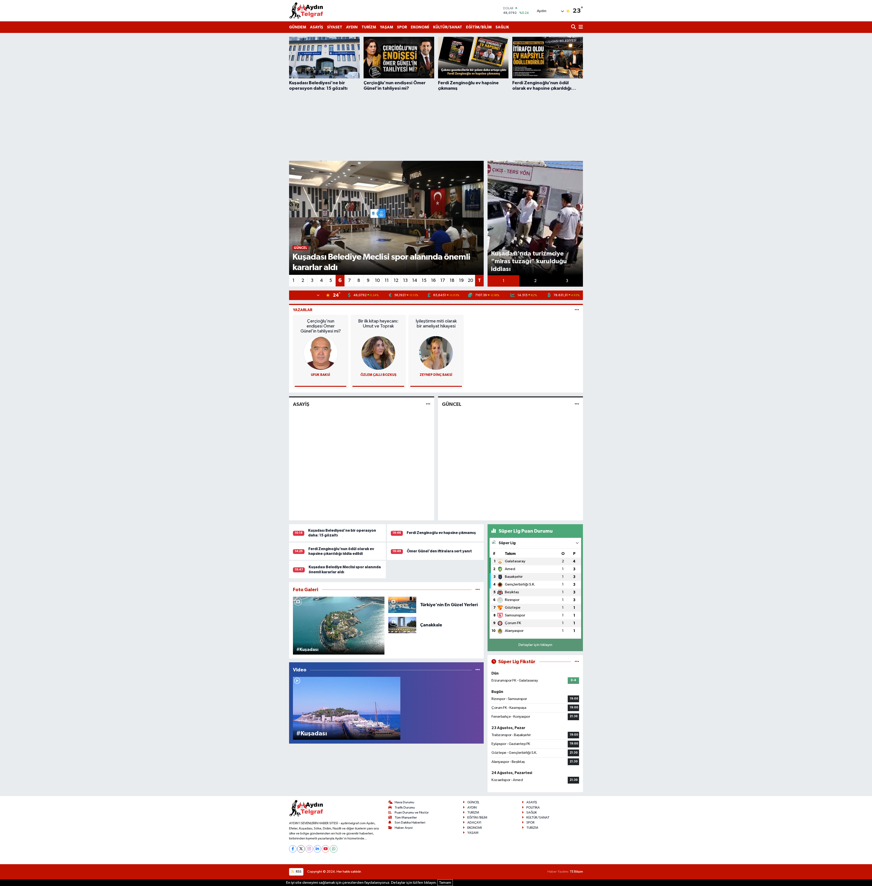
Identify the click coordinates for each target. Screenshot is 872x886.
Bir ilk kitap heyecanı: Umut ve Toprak (378, 323)
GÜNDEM (297, 27)
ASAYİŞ (316, 27)
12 (396, 280)
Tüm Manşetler (406, 817)
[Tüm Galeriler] (478, 590)
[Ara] (574, 27)
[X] (301, 849)
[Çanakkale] (402, 625)
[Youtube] (325, 849)
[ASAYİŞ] (428, 404)
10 (377, 280)
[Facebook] (293, 849)
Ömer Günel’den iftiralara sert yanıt (439, 551)
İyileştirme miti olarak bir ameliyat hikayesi (436, 323)
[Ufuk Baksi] (321, 353)
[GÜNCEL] (577, 404)
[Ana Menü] (580, 27)
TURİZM (369, 27)
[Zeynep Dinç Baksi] (436, 353)
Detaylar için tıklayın (535, 645)
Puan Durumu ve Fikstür (412, 812)
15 (424, 280)
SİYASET (334, 27)
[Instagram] (309, 849)
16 (433, 280)
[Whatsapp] (333, 849)
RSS (298, 871)
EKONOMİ (420, 27)
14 (414, 280)
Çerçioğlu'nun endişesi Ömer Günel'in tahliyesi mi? (320, 326)
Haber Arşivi (404, 827)
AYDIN (352, 27)
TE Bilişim (576, 871)
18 (452, 280)
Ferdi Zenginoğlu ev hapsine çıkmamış (441, 533)
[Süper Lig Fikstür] (577, 662)
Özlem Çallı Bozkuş (378, 375)
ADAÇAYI (474, 822)
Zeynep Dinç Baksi (436, 375)
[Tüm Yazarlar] (577, 310)
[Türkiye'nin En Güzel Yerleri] (402, 605)
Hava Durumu (404, 802)
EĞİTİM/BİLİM (479, 27)
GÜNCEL (451, 404)
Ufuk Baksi (320, 375)
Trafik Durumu (405, 807)
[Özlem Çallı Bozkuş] (378, 353)
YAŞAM (386, 27)
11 (387, 280)
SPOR (402, 27)
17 (442, 280)
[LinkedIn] (317, 849)
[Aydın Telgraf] (306, 10)
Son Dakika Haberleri (410, 822)
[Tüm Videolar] (478, 670)
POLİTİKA (533, 807)
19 (461, 280)
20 (470, 280)
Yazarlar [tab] (302, 310)
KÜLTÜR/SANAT (447, 27)
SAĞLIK (502, 27)
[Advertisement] (436, 125)
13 (405, 280)
